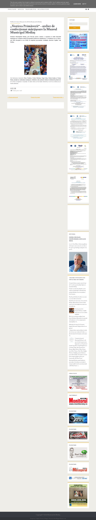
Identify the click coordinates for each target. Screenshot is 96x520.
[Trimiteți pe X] (14, 88)
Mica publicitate (43, 9)
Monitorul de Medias (36, 22)
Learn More (77, 4)
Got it (84, 4)
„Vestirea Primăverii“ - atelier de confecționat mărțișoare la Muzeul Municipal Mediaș (33, 29)
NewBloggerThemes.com (60, 518)
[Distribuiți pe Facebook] (15, 88)
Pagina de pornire (35, 97)
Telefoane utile (30, 9)
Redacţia (21, 9)
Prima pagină (12, 9)
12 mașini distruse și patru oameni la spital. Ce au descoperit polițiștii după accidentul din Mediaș (77, 285)
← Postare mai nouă (13, 97)
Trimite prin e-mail (17, 90)
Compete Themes (39, 518)
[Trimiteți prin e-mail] (11, 88)
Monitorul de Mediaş (53, 515)
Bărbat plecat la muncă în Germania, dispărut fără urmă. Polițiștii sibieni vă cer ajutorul (78, 326)
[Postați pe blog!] (12, 88)
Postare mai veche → (58, 97)
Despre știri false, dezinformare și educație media (77, 239)
